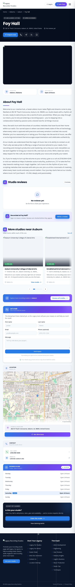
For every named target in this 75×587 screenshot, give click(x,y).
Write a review (62, 217)
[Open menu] (70, 4)
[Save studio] (36, 35)
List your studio (10, 561)
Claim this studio (36, 518)
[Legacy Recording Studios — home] (10, 4)
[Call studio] (21, 35)
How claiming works (37, 523)
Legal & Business (59, 559)
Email (6, 329)
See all (70, 233)
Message (8, 337)
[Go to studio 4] (38, 289)
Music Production (59, 563)
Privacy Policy (68, 584)
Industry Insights (59, 556)
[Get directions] (26, 35)
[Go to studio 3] (37, 289)
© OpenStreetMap (66, 421)
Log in (50, 4)
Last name (41, 322)
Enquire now (11, 35)
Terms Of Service (57, 584)
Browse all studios (58, 298)
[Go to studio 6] (41, 289)
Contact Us (32, 559)
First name (8, 322)
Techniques (57, 570)
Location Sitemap (34, 563)
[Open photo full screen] (37, 65)
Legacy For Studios (35, 545)
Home (5, 12)
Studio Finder (33, 552)
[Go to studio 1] (34, 289)
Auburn (20, 12)
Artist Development (60, 545)
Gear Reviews (58, 552)
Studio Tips (57, 566)
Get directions (39, 434)
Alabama (12, 12)
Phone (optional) (43, 329)
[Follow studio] (31, 35)
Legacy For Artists (35, 548)
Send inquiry (37, 351)
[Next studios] (45, 289)
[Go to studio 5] (40, 289)
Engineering (57, 548)
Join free (62, 4)
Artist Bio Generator (35, 556)
